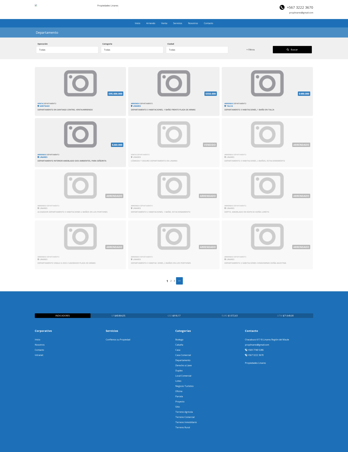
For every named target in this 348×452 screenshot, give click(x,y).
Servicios (177, 23)
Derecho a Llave (183, 365)
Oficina (178, 391)
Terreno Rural (182, 427)
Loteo (178, 380)
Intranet (39, 355)
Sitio (177, 406)
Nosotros (193, 23)
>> (179, 280)
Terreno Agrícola (184, 411)
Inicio (137, 23)
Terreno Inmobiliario (186, 422)
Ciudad (170, 44)
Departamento (182, 360)
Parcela (179, 396)
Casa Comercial (183, 355)
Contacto (208, 23)
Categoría (107, 44)
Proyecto (179, 401)
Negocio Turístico (184, 386)
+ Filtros (250, 49)
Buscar (294, 49)
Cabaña (179, 344)
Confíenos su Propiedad (118, 339)
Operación (43, 44)
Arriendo (150, 23)
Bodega (179, 339)
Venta (164, 23)
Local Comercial (183, 375)
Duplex (179, 370)
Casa (177, 349)
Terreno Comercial (185, 417)
